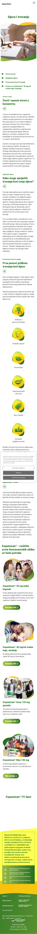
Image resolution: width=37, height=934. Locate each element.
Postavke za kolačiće (18, 468)
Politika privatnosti (24, 896)
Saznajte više (10, 607)
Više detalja (10, 776)
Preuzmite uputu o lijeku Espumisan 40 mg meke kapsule (19, 869)
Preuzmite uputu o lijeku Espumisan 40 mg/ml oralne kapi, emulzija (19, 873)
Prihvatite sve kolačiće (18, 477)
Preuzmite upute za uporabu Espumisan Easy (20, 877)
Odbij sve (18, 472)
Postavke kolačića (7, 910)
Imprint (4, 896)
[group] (18, 810)
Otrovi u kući (10, 74)
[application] (18, 808)
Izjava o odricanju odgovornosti (23, 900)
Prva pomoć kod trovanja (15, 82)
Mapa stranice (6, 900)
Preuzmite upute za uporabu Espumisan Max (20, 881)
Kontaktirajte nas (7, 905)
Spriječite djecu (12, 78)
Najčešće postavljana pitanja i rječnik (25, 906)
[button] (4, 109)
